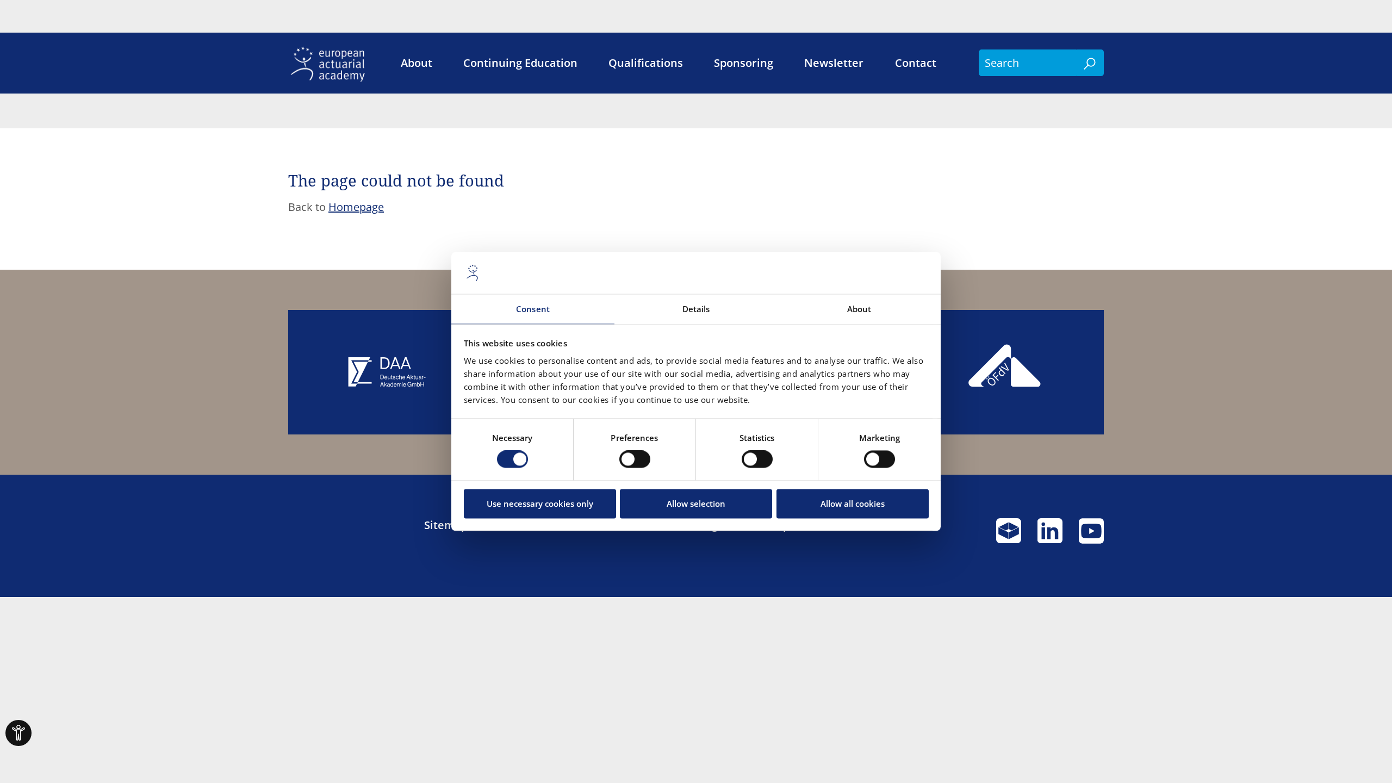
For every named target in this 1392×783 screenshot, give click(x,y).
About (416, 63)
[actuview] (1008, 535)
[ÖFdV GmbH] (1005, 372)
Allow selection (696, 503)
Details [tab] (696, 308)
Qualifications (645, 63)
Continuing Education (520, 63)
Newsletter (833, 63)
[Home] (331, 63)
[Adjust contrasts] (18, 733)
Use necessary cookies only (540, 503)
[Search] (1090, 62)
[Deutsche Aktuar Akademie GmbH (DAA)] (387, 372)
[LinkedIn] (1049, 535)
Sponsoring (743, 63)
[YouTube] (1091, 535)
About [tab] (859, 308)
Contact (915, 63)
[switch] (634, 459)
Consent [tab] (533, 308)
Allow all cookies (853, 503)
